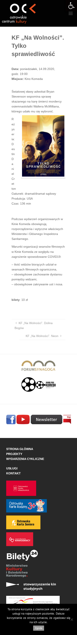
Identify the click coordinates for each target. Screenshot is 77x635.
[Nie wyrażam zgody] (72, 619)
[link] (71, 5)
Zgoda (38, 628)
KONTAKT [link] (13, 473)
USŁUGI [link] (12, 468)
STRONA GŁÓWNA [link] (19, 449)
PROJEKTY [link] (14, 454)
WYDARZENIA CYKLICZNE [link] (25, 459)
